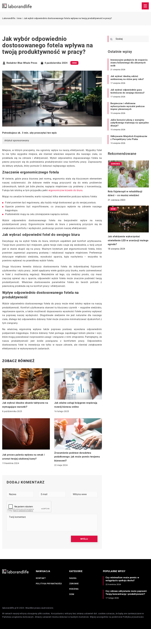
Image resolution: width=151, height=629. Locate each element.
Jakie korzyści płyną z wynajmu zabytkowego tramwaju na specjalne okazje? (129, 123)
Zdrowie (74, 583)
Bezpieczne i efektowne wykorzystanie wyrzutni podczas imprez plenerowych (127, 106)
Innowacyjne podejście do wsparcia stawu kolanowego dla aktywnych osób (129, 63)
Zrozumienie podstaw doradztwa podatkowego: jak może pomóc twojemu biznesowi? (77, 456)
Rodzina (74, 589)
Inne (74, 63)
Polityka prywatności (49, 583)
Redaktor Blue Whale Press (21, 63)
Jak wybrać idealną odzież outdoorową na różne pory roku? (127, 78)
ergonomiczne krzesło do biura (66, 190)
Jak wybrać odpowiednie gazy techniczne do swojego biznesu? (127, 91)
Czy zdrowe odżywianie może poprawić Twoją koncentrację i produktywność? (126, 592)
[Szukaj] (111, 39)
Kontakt (41, 578)
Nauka (73, 578)
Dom (71, 594)
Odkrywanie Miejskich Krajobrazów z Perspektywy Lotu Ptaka (128, 138)
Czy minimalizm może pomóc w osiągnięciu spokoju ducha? (122, 579)
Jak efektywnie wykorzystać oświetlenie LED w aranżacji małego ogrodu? (128, 240)
